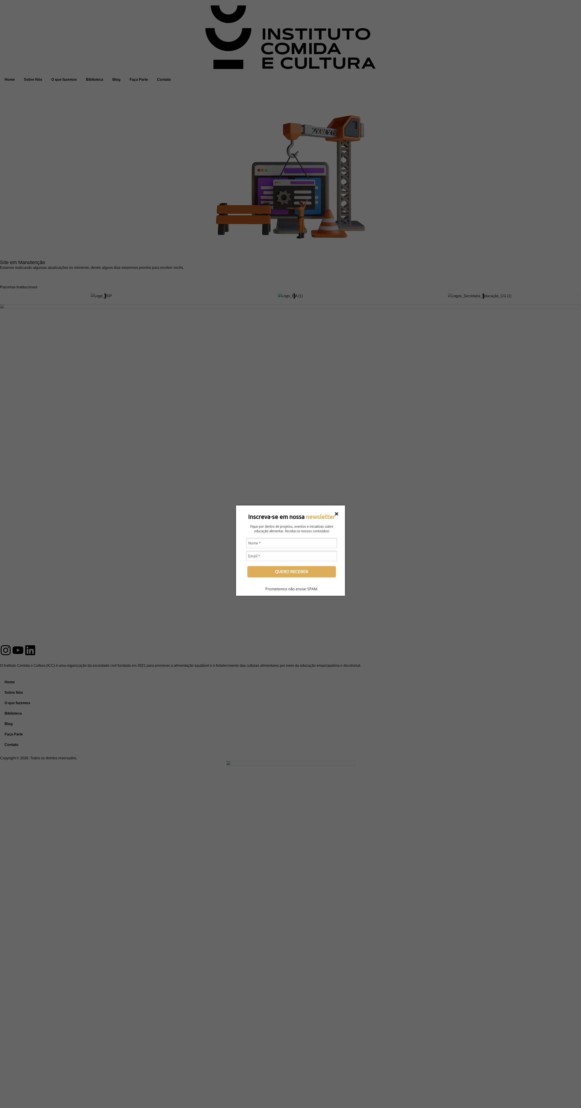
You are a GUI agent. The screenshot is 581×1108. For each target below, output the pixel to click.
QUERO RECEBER (291, 571)
